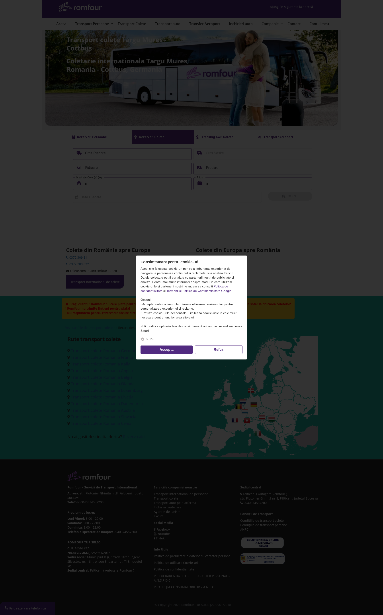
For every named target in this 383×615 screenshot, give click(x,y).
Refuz (218, 349)
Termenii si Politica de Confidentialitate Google (198, 291)
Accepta (167, 349)
